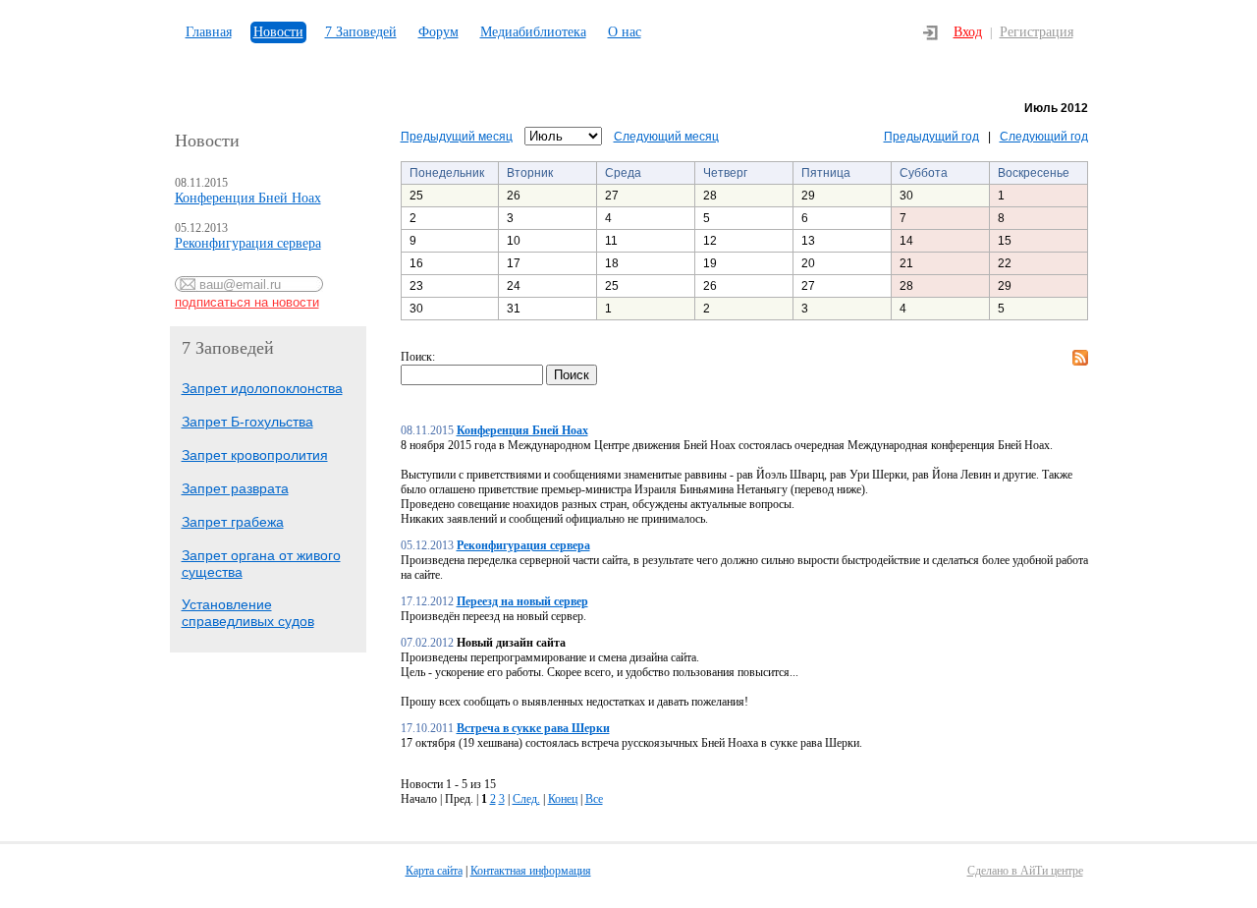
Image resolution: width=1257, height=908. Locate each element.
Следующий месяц (666, 136)
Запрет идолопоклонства (262, 388)
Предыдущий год (931, 136)
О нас (624, 32)
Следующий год (1044, 136)
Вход (968, 32)
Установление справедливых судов (248, 612)
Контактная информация (530, 871)
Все (594, 799)
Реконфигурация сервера (248, 243)
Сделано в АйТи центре (1025, 871)
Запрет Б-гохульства (247, 421)
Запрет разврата (235, 488)
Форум (438, 32)
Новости (278, 32)
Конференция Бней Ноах (248, 198)
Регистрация (1036, 32)
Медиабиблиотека (533, 32)
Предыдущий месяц (457, 136)
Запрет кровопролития (255, 455)
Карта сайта (434, 871)
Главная (209, 32)
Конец (562, 799)
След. (526, 799)
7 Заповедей (361, 32)
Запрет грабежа (233, 522)
